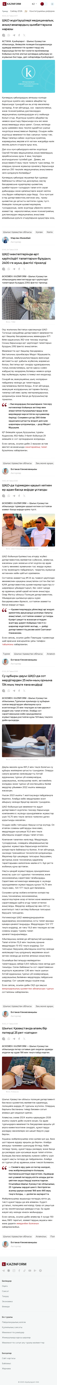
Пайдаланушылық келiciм (14, 1322)
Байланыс (6, 1363)
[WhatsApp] (8, 35)
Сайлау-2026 (16, 11)
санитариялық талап (36, 447)
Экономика (7, 1301)
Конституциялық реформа (41, 11)
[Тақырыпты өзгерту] (44, 4)
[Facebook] (19, 35)
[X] (24, 35)
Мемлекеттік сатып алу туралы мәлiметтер (23, 1342)
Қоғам (39, 232)
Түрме (6, 654)
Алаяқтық (41, 1236)
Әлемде (6, 1306)
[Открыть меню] (52, 4)
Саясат (5, 1291)
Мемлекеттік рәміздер (13, 1332)
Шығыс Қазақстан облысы (17, 232)
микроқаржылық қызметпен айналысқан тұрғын (28, 988)
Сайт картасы (8, 1358)
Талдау (5, 1296)
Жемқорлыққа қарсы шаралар (16, 1337)
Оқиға (5, 1286)
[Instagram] (3, 35)
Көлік (50, 232)
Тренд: (5, 11)
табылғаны (7, 644)
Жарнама (6, 1368)
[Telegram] (14, 35)
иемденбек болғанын (27, 1223)
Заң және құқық (44, 463)
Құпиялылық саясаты (12, 1327)
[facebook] (19, 1270)
